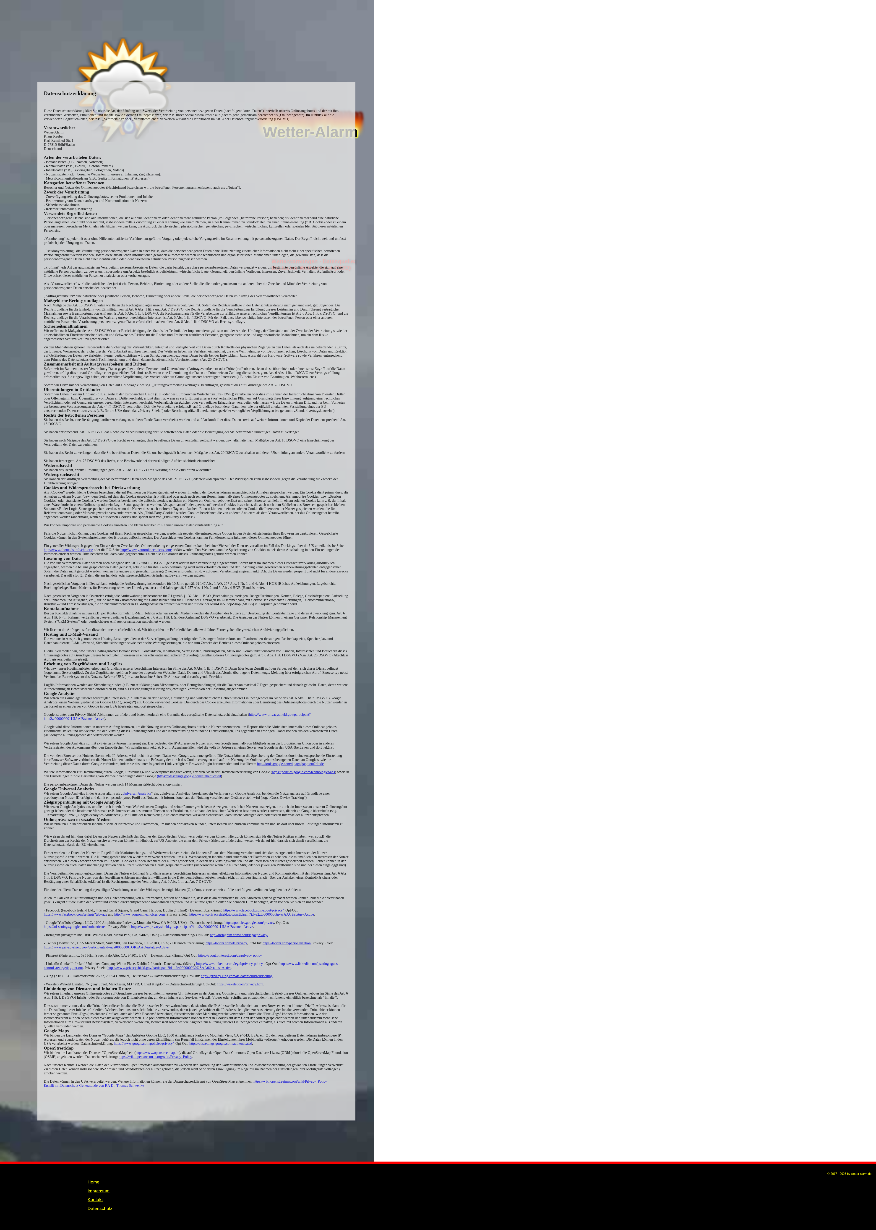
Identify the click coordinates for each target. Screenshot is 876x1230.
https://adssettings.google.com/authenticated (75, 927)
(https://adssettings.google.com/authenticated (189, 776)
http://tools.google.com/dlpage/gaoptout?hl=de (290, 764)
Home (93, 1182)
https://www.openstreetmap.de (157, 1053)
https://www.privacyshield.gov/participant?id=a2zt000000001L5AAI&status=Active (192, 927)
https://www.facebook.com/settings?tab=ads (75, 914)
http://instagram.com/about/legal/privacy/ (239, 935)
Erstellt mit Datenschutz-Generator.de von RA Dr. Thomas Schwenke (94, 1085)
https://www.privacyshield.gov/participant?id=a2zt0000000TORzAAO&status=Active (106, 947)
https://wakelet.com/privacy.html (240, 984)
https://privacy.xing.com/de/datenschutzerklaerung (237, 976)
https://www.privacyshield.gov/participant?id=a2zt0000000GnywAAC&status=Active (251, 914)
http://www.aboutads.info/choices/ (68, 550)
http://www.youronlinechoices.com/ (146, 550)
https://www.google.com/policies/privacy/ (144, 1043)
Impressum (99, 1190)
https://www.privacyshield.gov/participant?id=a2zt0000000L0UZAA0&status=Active (169, 968)
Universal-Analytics (137, 793)
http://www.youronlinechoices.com (139, 914)
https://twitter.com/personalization (287, 943)
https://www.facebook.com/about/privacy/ (253, 910)
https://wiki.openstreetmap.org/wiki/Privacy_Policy (155, 1057)
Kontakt (95, 1199)
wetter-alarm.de (861, 1173)
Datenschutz (100, 1208)
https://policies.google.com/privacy (249, 922)
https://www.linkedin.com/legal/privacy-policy (229, 964)
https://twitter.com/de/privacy (226, 943)
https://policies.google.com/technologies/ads (303, 772)
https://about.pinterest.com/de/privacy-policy (230, 955)
